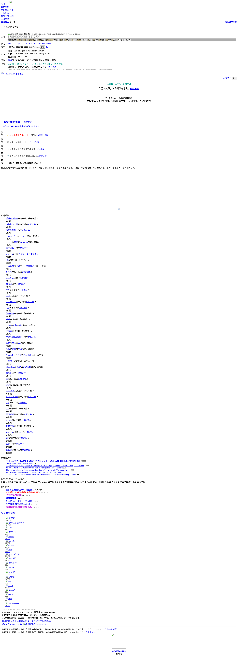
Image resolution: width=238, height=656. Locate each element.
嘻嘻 (8, 319)
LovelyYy (24, 242)
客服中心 (48, 621)
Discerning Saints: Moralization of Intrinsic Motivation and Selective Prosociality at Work (41, 474)
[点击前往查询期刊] (119, 209)
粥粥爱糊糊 (11, 302)
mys (7, 403)
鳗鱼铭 (9, 450)
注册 (12, 15)
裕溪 (20, 349)
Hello (8, 349)
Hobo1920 (10, 391)
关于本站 (15, 621)
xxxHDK (23, 236)
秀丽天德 (10, 426)
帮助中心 (31, 621)
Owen (8, 325)
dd (7, 379)
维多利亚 (10, 313)
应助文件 (26, 230)
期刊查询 (5, 10)
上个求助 (19, 74)
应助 (15, 236)
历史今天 (35, 126)
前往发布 (134, 88)
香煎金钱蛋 (24, 254)
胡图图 (9, 272)
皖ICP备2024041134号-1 (12, 624)
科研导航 (5, 16)
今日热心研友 (8, 513)
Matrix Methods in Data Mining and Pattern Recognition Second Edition (34, 468)
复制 (42, 47)
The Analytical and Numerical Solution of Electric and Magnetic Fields (33, 472)
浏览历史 (28, 122)
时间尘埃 (27, 355)
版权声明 (6, 621)
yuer (7, 308)
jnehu (21, 432)
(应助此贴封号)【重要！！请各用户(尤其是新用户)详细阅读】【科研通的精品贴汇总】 (43, 461)
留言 (234, 78)
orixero (9, 236)
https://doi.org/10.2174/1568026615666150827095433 (29, 43)
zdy (7, 260)
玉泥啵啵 (10, 414)
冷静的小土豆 (12, 224)
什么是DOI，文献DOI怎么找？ (19, 501)
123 (7, 438)
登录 (12, 10)
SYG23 (9, 420)
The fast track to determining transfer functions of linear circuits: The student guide (38, 470)
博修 (21, 325)
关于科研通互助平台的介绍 (18, 504)
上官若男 (10, 266)
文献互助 (5, 7)
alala (8, 290)
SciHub (4, 4)
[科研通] (11, 2)
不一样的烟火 (28, 266)
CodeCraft (10, 278)
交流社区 (5, 22)
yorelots (9, 242)
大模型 (9, 284)
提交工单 (227, 78)
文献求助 (32, 224)
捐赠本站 (26, 126)
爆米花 (9, 373)
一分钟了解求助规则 (12, 126)
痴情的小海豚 (12, 397)
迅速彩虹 (27, 367)
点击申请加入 (91, 632)
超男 (10, 60)
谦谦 (8, 385)
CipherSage (10, 367)
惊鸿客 (9, 331)
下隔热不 (10, 361)
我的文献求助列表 (12, 122)
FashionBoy (10, 355)
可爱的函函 (11, 230)
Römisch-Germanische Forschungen (20, 463)
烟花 (8, 343)
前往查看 (52, 67)
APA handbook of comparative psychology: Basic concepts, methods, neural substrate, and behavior (45, 466)
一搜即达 (5, 13)
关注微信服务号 (119, 651)
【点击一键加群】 (110, 629)
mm (7, 408)
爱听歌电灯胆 (12, 218)
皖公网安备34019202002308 (37, 624)
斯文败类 (10, 248)
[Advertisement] (119, 187)
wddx (8, 296)
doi (47, 47)
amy (19, 343)
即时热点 (5, 19)
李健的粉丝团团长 (14, 337)
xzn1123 (9, 254)
